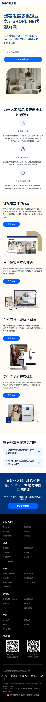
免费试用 (11, 224)
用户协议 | (4, 677)
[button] (41, 3)
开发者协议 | (24, 677)
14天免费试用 (23, 59)
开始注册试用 (23, 506)
